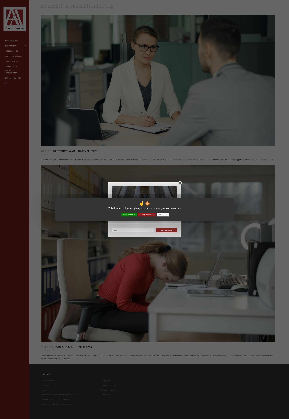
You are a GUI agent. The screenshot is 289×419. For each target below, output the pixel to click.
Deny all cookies (147, 215)
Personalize (162, 215)
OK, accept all (130, 215)
